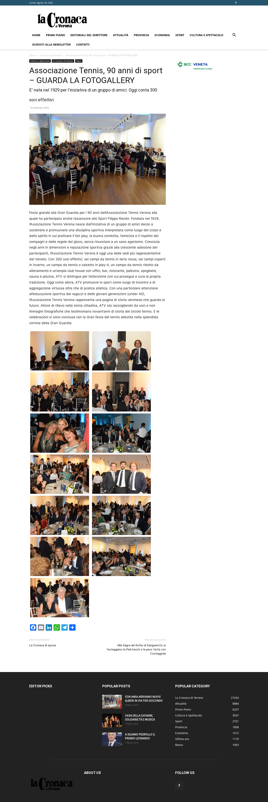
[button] (234, 35)
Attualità (120, 35)
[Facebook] (236, 2)
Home (36, 35)
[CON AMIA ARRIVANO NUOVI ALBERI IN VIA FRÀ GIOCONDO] (112, 702)
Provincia (141, 35)
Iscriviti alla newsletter (51, 44)
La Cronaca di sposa (42, 645)
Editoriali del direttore (89, 35)
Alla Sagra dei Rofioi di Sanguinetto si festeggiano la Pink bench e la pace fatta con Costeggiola (136, 649)
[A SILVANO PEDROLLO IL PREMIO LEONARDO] (112, 739)
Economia (162, 35)
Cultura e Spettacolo (206, 35)
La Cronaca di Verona (63, 60)
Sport (179, 35)
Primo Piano (55, 35)
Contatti (83, 44)
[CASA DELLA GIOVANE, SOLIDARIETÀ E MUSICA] (112, 720)
